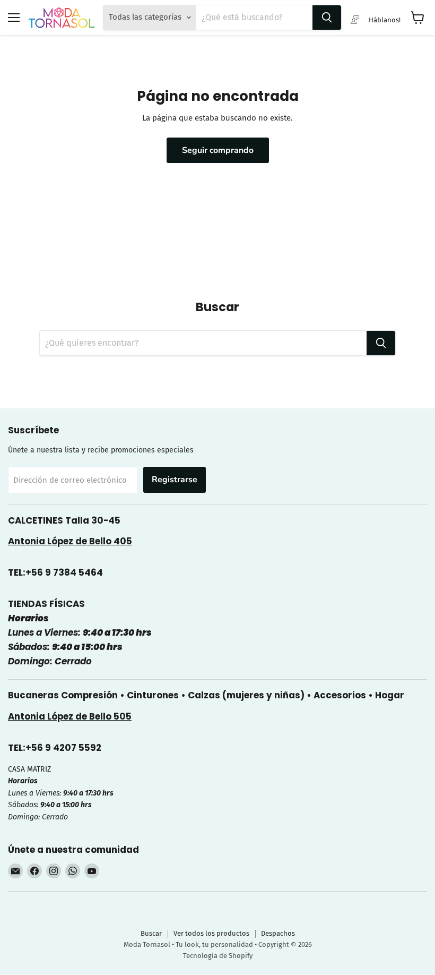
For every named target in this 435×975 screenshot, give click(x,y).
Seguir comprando (218, 150)
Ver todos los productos (211, 933)
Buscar (151, 933)
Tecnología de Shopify (218, 956)
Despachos (278, 933)
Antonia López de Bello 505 (70, 716)
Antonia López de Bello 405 (70, 541)
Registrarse (174, 479)
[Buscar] (326, 17)
